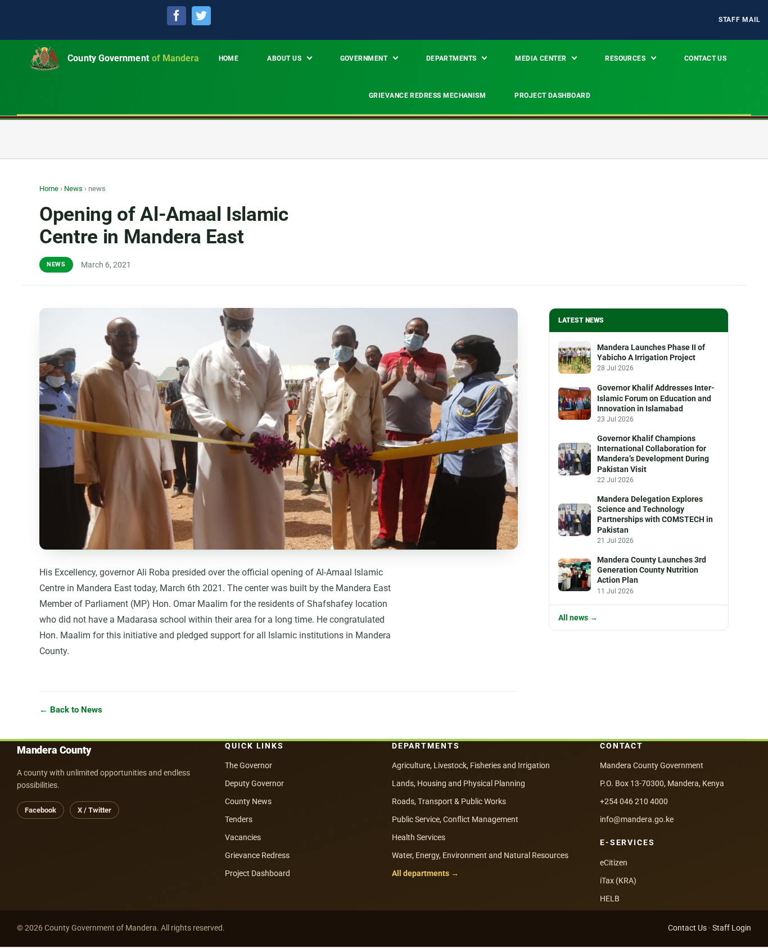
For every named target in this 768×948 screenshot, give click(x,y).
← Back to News (70, 710)
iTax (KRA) (618, 880)
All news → (578, 618)
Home (48, 188)
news (56, 264)
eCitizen (613, 862)
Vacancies (243, 837)
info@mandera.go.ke (637, 819)
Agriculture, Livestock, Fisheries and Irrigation (471, 765)
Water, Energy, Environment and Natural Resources (480, 855)
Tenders (238, 819)
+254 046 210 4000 (634, 801)
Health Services (418, 837)
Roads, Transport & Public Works (449, 801)
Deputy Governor (254, 783)
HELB (610, 898)
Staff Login (731, 927)
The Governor (248, 765)
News (73, 188)
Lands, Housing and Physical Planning (458, 783)
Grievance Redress (257, 855)
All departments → (425, 873)
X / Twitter (94, 810)
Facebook (40, 810)
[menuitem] (739, 19)
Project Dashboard (257, 873)
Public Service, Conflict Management (455, 819)
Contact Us (687, 927)
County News (248, 801)
